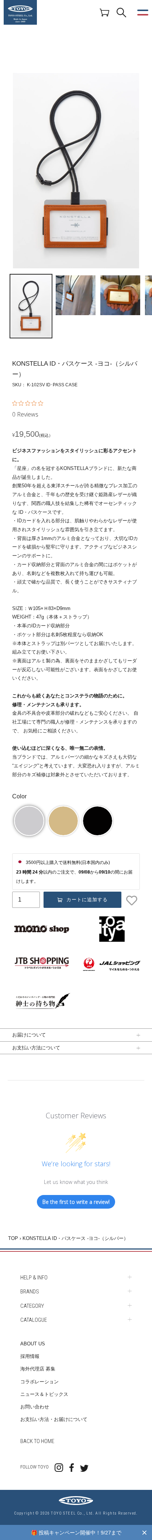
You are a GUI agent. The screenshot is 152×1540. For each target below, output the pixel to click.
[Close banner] (144, 1532)
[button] (29, 821)
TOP (13, 1238)
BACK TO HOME (37, 1441)
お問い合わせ (34, 1407)
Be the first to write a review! (76, 1201)
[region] (76, 1532)
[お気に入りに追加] (132, 900)
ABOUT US (32, 1343)
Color (19, 796)
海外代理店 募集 (37, 1369)
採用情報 (29, 1356)
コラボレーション (39, 1381)
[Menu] (142, 12)
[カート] (104, 12)
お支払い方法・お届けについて (53, 1419)
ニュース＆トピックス (44, 1394)
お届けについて (29, 1035)
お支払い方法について (36, 1047)
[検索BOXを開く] (121, 12)
